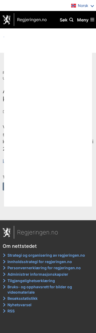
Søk (63, 20)
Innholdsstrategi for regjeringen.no (39, 261)
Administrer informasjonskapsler (37, 274)
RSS (11, 311)
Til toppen (48, 212)
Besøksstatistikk (22, 298)
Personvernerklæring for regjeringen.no (44, 267)
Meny (83, 20)
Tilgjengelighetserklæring (31, 280)
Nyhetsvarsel (19, 304)
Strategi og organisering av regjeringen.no (46, 255)
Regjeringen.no (32, 19)
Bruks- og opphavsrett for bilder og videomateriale (39, 289)
